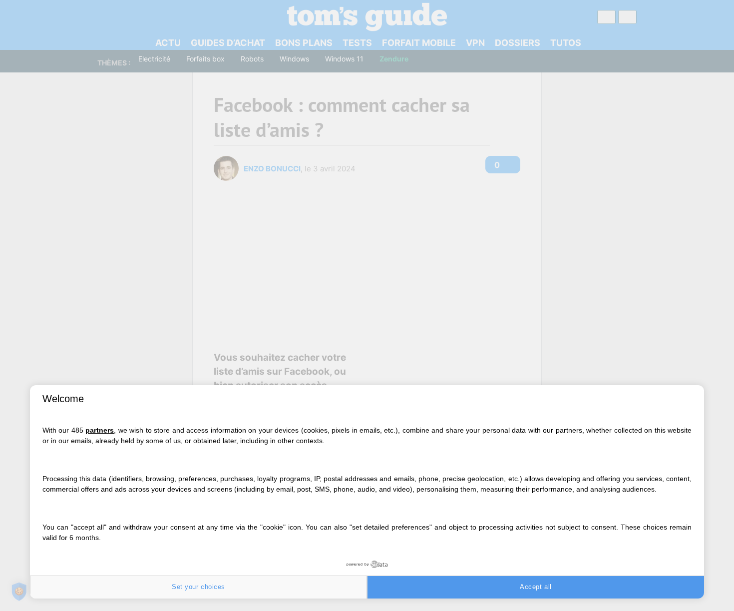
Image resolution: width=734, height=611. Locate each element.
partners (99, 430)
